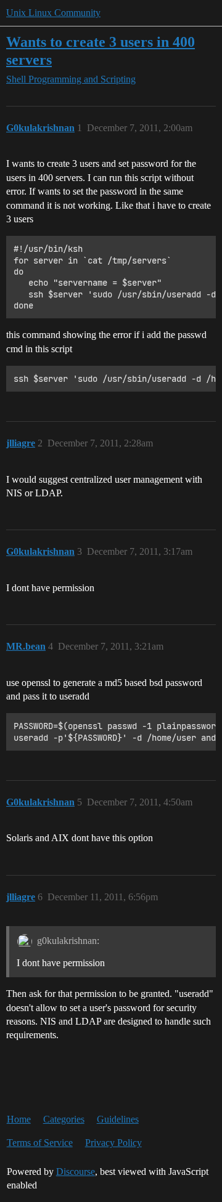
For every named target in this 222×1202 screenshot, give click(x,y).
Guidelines (118, 1119)
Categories (63, 1119)
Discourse (75, 1171)
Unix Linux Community (53, 12)
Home (19, 1119)
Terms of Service (40, 1142)
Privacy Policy (113, 1142)
